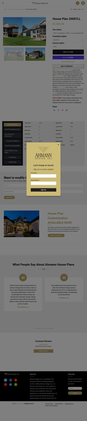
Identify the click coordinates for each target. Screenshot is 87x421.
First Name (34, 173)
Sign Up (43, 190)
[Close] (58, 145)
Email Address (35, 180)
